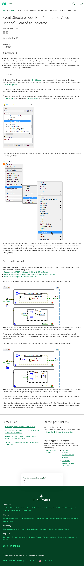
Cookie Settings (30, 561)
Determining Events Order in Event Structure (20, 427)
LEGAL (5, 561)
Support (12, 10)
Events (67, 529)
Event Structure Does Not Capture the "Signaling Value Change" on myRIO (30, 274)
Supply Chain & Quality (56, 529)
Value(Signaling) (32, 98)
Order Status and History (27, 518)
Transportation (27, 510)
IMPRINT (12, 561)
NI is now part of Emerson (11, 529)
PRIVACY (19, 561)
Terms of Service (55, 518)
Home (5, 10)
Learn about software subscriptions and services (68, 453)
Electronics (47, 508)
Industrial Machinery (65, 508)
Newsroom (43, 529)
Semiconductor (16, 510)
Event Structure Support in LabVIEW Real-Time (20, 276)
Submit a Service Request (65, 537)
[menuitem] (74, 4)
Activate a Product (48, 537)
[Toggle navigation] (13, 4)
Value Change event (11, 84)
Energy (55, 508)
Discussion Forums (35, 537)
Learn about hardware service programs (68, 463)
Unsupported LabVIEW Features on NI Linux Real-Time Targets (26, 272)
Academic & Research (10, 508)
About (23, 529)
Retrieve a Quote (42, 518)
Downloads (6, 537)
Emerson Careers (32, 529)
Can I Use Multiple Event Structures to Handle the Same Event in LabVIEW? (22, 431)
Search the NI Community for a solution (59, 432)
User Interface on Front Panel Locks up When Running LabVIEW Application (20, 437)
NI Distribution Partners (10, 518)
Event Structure (37, 80)
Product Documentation (19, 537)
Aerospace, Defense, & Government (30, 508)
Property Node (8, 98)
